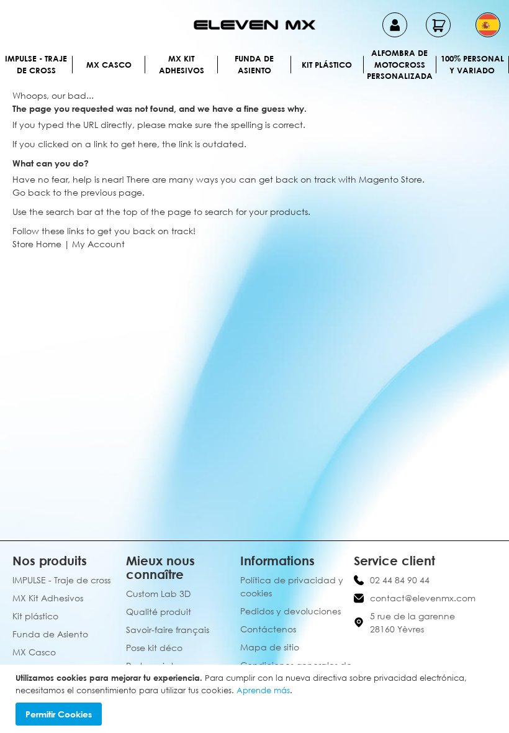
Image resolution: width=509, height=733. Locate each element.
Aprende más (263, 690)
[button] (487, 24)
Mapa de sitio (269, 647)
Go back (31, 192)
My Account (98, 244)
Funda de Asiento (254, 64)
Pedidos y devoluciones (290, 611)
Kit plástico (327, 65)
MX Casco (109, 65)
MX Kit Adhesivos (181, 64)
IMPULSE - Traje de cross (36, 64)
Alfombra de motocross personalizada (400, 64)
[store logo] (254, 25)
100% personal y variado (472, 64)
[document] (256, 699)
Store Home (36, 244)
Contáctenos (268, 629)
